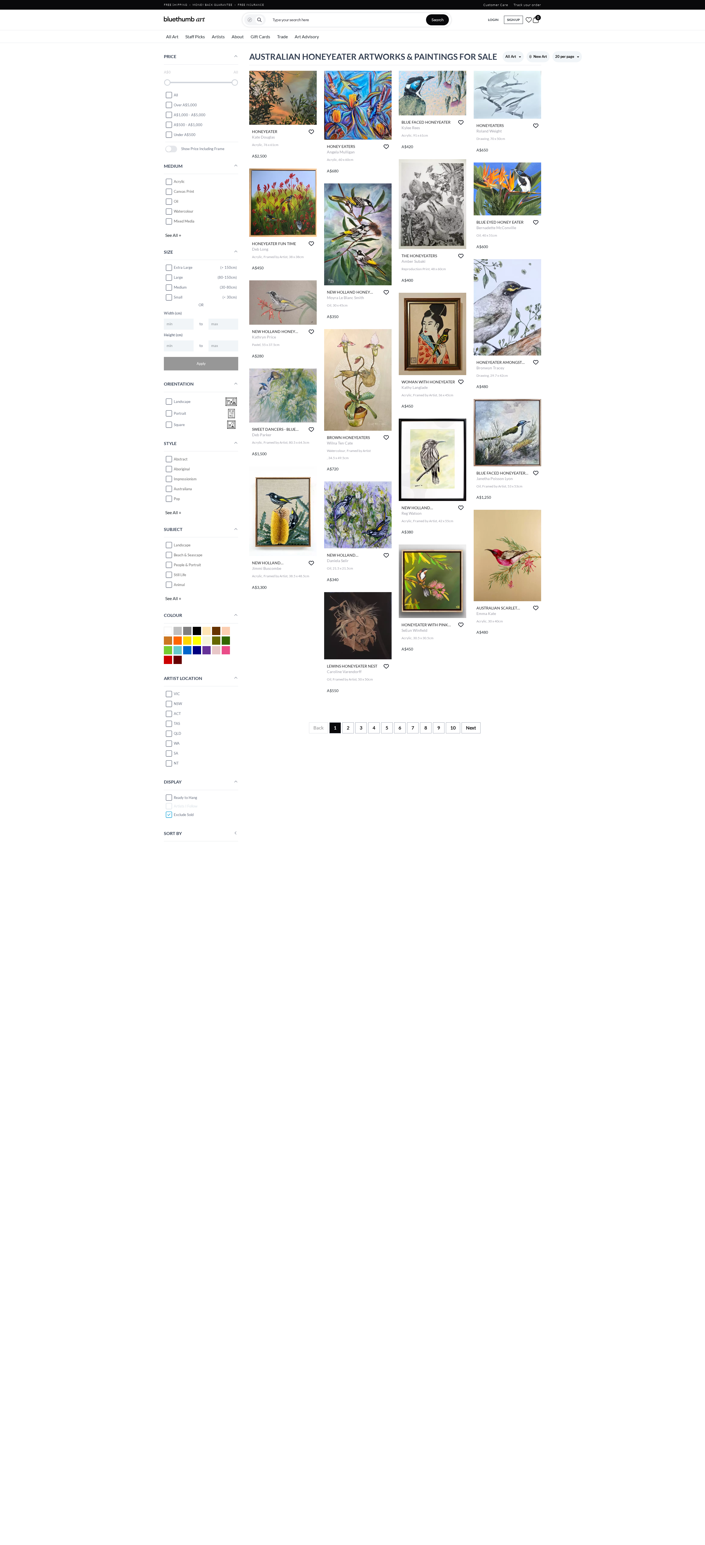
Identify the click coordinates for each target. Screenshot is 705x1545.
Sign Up (513, 20)
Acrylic (179, 181)
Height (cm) (173, 334)
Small (178, 297)
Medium (180, 287)
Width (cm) (173, 313)
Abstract (181, 459)
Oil (176, 201)
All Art (172, 36)
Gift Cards (260, 36)
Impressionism (185, 478)
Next (471, 728)
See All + (173, 234)
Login (493, 20)
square (179, 424)
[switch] (171, 148)
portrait (180, 413)
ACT (177, 713)
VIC (177, 694)
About (238, 36)
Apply (201, 363)
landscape (182, 401)
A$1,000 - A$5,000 (189, 114)
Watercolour (183, 211)
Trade (282, 36)
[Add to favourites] (311, 131)
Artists (218, 36)
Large (178, 277)
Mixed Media (184, 221)
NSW (178, 703)
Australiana (183, 488)
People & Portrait (187, 564)
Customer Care (495, 5)
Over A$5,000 (185, 104)
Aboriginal (182, 469)
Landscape (182, 545)
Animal (179, 584)
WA (177, 743)
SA (176, 753)
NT (176, 763)
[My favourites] (529, 20)
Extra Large (183, 267)
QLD (177, 733)
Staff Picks (195, 36)
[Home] (184, 19)
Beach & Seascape (188, 554)
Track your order (527, 5)
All (176, 95)
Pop (177, 498)
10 (453, 728)
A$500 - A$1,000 (188, 124)
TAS (177, 723)
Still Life (180, 574)
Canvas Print (184, 191)
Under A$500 (185, 134)
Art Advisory (307, 36)
